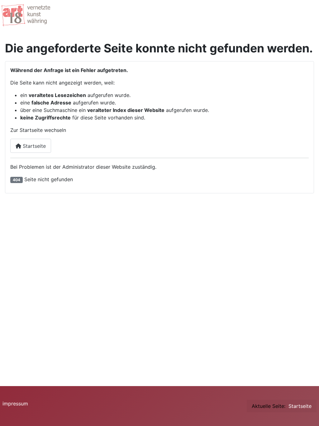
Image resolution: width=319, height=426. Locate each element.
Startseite (33, 146)
